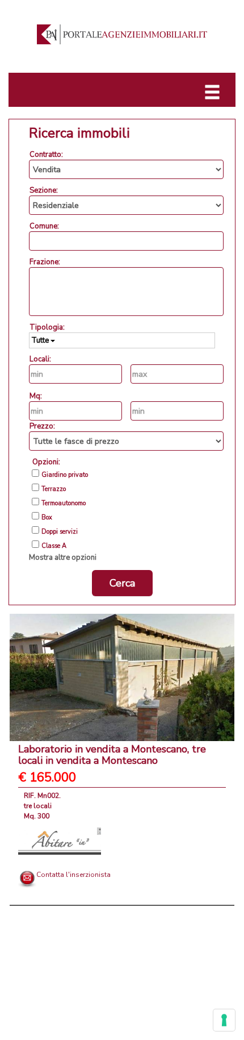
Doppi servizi (59, 532)
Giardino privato (64, 475)
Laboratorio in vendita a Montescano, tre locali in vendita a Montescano (112, 754)
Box (46, 517)
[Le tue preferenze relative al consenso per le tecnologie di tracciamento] (224, 1020)
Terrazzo (53, 489)
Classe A (53, 546)
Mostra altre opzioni (62, 557)
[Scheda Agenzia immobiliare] (59, 840)
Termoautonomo (63, 503)
